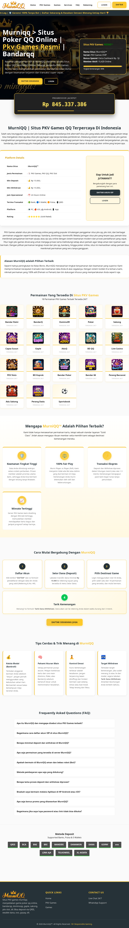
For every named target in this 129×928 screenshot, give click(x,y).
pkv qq (57, 245)
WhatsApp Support (98, 902)
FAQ (77, 5)
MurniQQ (32, 166)
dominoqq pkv (25, 143)
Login (104, 5)
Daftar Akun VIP (105, 192)
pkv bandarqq (41, 133)
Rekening (87, 5)
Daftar (119, 4)
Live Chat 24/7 (95, 898)
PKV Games (45, 5)
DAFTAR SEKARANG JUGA (65, 622)
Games (57, 5)
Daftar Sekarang (30, 81)
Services (68, 5)
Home (33, 5)
